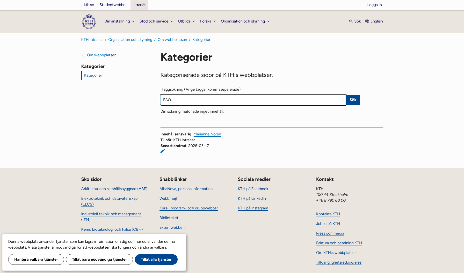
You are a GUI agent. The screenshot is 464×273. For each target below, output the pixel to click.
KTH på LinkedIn (252, 198)
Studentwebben (114, 4)
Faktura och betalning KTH (339, 243)
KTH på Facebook (253, 188)
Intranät (139, 4)
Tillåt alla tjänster (156, 259)
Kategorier (201, 39)
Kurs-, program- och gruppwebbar (189, 208)
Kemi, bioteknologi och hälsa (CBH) (112, 229)
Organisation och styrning (130, 39)
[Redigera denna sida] (162, 151)
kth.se (89, 4)
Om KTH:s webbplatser (336, 252)
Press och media (330, 233)
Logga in (374, 4)
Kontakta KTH (328, 214)
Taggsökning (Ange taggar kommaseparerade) (201, 89)
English (376, 21)
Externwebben (172, 227)
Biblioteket (169, 217)
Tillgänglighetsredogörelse (339, 262)
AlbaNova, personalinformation (186, 188)
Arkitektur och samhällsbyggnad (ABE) (114, 188)
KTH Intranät (92, 39)
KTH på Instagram (253, 208)
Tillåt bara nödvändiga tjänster (99, 259)
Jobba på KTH (328, 223)
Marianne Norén (207, 134)
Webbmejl (168, 198)
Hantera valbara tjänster (36, 259)
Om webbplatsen (172, 39)
